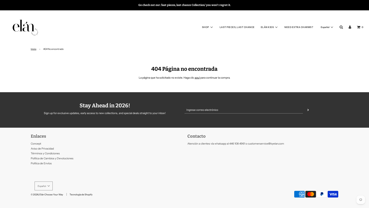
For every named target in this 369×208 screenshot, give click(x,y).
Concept (36, 143)
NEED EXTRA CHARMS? (298, 27)
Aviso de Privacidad (42, 148)
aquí (197, 77)
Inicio (33, 49)
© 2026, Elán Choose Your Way (47, 194)
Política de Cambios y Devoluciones (52, 158)
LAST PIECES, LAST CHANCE (237, 27)
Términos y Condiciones (45, 153)
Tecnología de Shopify (81, 194)
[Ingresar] (350, 27)
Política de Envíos (41, 163)
